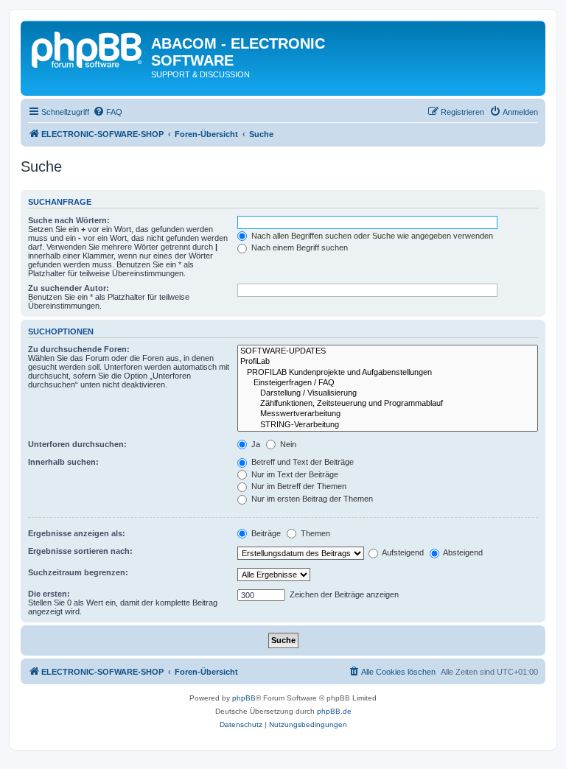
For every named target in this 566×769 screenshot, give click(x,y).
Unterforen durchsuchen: (77, 444)
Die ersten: (49, 593)
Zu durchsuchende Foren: (79, 349)
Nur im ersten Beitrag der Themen (311, 498)
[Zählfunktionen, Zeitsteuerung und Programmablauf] (388, 403)
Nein (287, 444)
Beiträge (265, 533)
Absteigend (462, 552)
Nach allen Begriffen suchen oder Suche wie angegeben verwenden (371, 235)
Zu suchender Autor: (68, 288)
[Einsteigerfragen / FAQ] (388, 383)
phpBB (244, 698)
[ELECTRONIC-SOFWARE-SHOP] (87, 47)
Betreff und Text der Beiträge (301, 461)
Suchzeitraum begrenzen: (78, 572)
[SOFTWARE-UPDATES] (388, 351)
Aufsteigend (402, 552)
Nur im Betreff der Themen (297, 486)
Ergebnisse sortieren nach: (80, 551)
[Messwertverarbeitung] (388, 414)
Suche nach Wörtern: (69, 220)
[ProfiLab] (388, 362)
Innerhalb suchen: (63, 461)
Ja (254, 444)
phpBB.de (334, 711)
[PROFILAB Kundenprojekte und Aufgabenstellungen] (388, 373)
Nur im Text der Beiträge (293, 474)
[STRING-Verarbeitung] (388, 425)
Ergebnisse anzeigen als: (76, 533)
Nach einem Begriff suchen (298, 247)
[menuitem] (107, 112)
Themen (314, 533)
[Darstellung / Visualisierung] (388, 393)
